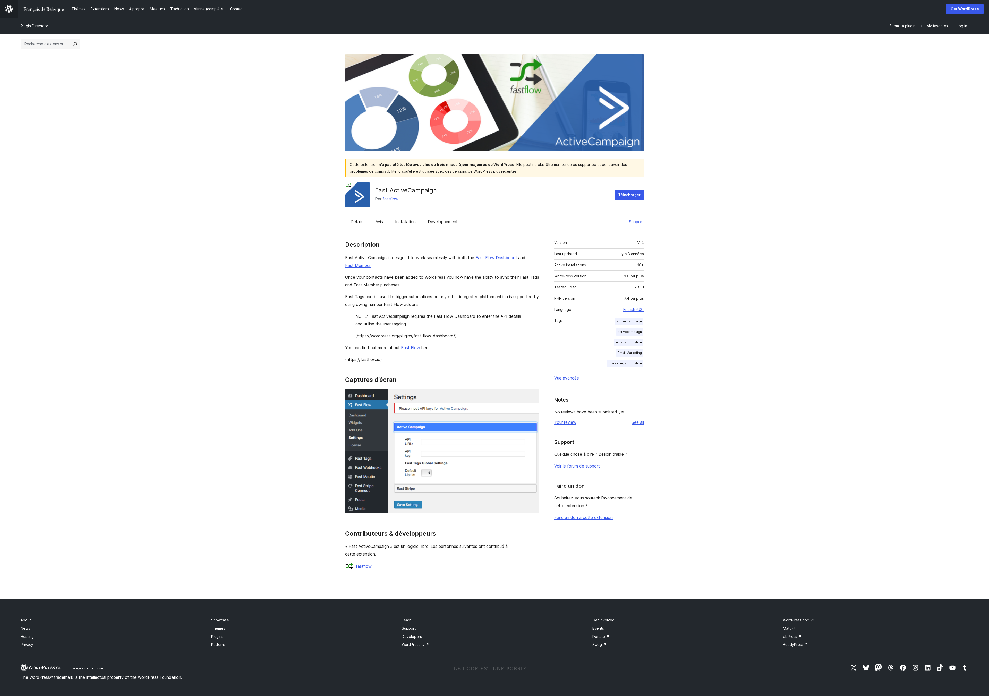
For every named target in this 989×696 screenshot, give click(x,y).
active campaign (629, 321)
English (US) (633, 309)
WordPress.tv (415, 644)
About (26, 620)
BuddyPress (795, 644)
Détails (357, 221)
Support (636, 221)
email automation (629, 342)
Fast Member (358, 265)
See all (638, 422)
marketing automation (625, 363)
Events (598, 628)
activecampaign (630, 332)
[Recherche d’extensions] (75, 44)
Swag (599, 644)
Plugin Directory (34, 26)
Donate (600, 636)
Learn (406, 620)
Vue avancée (566, 378)
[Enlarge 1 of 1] (532, 395)
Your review (565, 422)
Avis (379, 221)
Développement (443, 221)
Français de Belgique (86, 668)
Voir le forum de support (577, 466)
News (25, 628)
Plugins (217, 636)
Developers (412, 636)
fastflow (390, 198)
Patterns (218, 644)
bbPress (792, 636)
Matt (789, 628)
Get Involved (603, 620)
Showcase (220, 620)
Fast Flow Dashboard (496, 257)
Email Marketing (630, 353)
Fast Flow (410, 347)
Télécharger (629, 194)
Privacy (27, 644)
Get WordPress (965, 9)
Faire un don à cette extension (583, 517)
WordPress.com (798, 620)
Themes (218, 628)
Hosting (27, 636)
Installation (405, 221)
